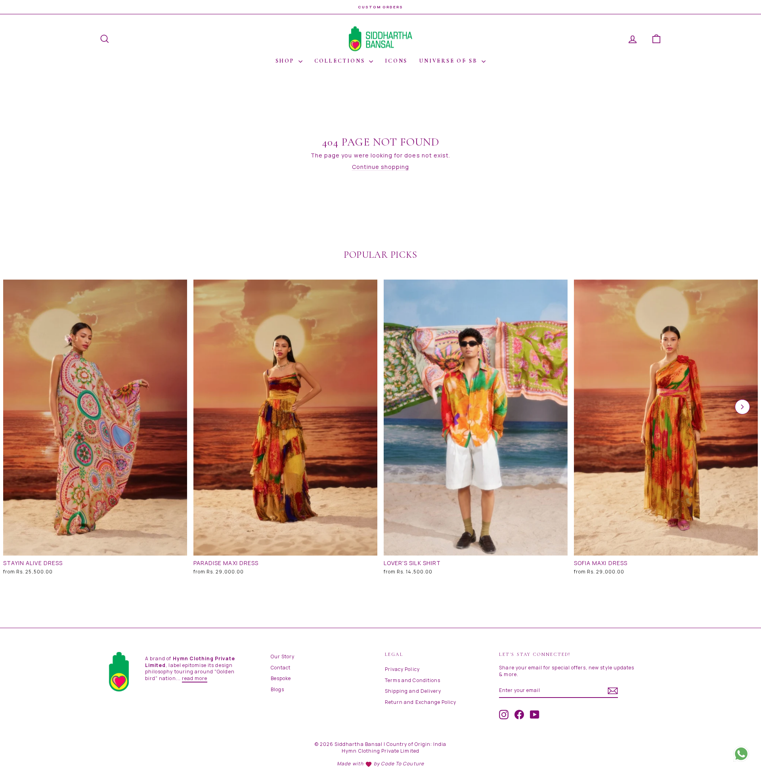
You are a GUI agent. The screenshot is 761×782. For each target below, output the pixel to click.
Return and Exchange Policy (420, 702)
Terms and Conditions (412, 680)
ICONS (396, 61)
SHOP (285, 61)
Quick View (95, 547)
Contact (281, 667)
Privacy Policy (402, 669)
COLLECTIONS (340, 61)
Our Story (282, 656)
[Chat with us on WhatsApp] (741, 753)
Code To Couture (402, 763)
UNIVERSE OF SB (449, 61)
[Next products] (742, 406)
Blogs (277, 689)
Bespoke (281, 678)
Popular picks (380, 255)
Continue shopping (380, 167)
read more (194, 678)
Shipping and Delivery (413, 691)
